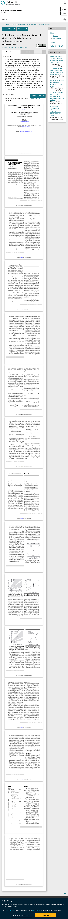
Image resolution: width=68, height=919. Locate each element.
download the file (35, 98)
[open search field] (65, 3)
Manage (63, 13)
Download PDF (7, 29)
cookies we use (36, 910)
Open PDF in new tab (38, 95)
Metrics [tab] (27, 52)
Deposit (64, 9)
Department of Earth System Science (27, 24)
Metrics (52, 43)
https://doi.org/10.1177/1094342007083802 (15, 47)
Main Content (9, 95)
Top (65, 893)
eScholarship (5, 24)
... (44, 52)
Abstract (8, 57)
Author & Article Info (56, 46)
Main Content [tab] (10, 52)
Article (52, 33)
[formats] (14, 29)
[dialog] (34, 908)
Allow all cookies (46, 915)
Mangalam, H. (18, 41)
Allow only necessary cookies (21, 915)
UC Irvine (3, 12)
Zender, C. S (10, 41)
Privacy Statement (9, 910)
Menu (3, 19)
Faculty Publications (44, 24)
